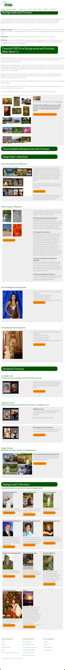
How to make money (28, 641)
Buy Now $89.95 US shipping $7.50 (45, 114)
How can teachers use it (29, 644)
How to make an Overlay (29, 655)
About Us (45, 641)
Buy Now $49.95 (9, 240)
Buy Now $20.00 (39, 391)
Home (3, 641)
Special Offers (37, 9)
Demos (30, 9)
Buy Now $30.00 (9, 513)
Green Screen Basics (11, 9)
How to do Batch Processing (29, 647)
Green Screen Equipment (29, 650)
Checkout (4, 10)
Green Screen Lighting (28, 652)
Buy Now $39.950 (39, 463)
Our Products (22, 9)
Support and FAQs (6, 647)
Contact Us (46, 644)
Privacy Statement (47, 650)
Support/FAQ (53, 9)
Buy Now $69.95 (39, 191)
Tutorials (45, 9)
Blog (3, 650)
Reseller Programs (48, 647)
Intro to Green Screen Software (10, 652)
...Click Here (59, 102)
